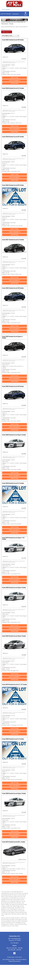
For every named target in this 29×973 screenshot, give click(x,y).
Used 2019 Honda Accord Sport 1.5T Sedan (13, 538)
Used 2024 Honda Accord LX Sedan (13, 88)
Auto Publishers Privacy (8, 959)
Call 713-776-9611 (6, 14)
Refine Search (5, 32)
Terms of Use (18, 957)
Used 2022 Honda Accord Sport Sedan (14, 636)
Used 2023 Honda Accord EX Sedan (13, 185)
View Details (14, 83)
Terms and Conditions (20, 959)
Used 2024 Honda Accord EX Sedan (13, 137)
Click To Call (15, 77)
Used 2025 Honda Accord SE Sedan (13, 40)
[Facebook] (14, 953)
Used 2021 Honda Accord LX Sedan (13, 239)
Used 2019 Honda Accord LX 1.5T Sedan (14, 684)
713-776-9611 (14, 943)
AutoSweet (18, 961)
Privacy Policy (10, 957)
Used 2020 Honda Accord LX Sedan (13, 739)
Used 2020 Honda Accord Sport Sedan (14, 435)
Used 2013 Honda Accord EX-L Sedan (13, 842)
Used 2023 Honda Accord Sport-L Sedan (12, 337)
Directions (15, 14)
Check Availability (14, 80)
